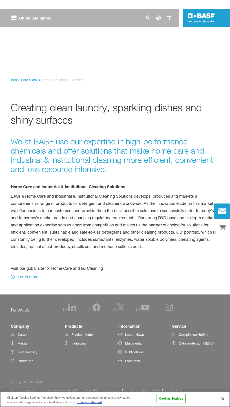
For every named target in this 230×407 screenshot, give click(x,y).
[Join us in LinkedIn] (70, 310)
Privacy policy (112, 390)
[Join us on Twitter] (118, 310)
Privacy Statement (89, 402)
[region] (115, 399)
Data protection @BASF (146, 390)
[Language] (158, 18)
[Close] (223, 399)
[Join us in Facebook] (94, 310)
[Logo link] (201, 18)
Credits (88, 390)
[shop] (222, 227)
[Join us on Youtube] (142, 310)
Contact (176, 390)
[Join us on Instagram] (166, 310)
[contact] (222, 211)
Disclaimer (24, 390)
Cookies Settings (171, 398)
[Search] (147, 18)
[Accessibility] (169, 18)
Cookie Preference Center (57, 390)
